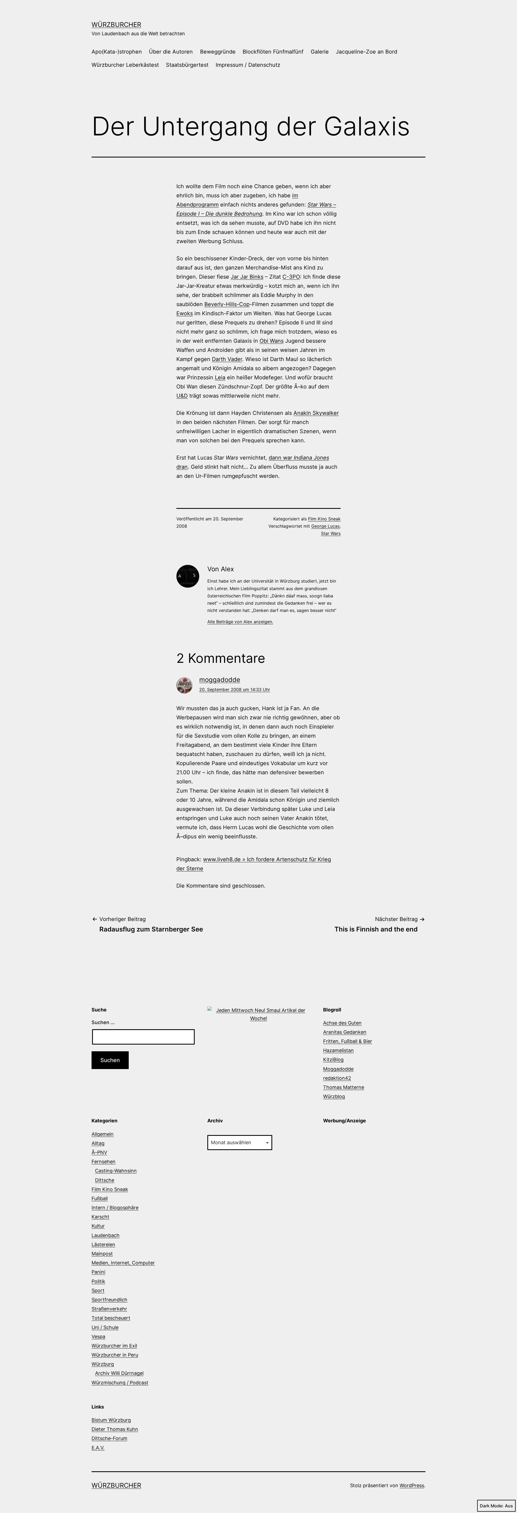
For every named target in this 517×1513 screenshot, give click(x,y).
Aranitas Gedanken (344, 1032)
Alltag (98, 1143)
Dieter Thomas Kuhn (115, 1429)
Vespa (98, 1336)
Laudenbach (106, 1235)
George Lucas (325, 526)
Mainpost (102, 1253)
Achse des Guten (342, 1023)
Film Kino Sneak (324, 518)
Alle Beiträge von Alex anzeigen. (240, 621)
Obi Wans (272, 341)
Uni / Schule (105, 1327)
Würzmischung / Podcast (120, 1382)
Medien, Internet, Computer (123, 1263)
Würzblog (334, 1096)
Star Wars (331, 533)
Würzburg (103, 1364)
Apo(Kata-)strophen (117, 51)
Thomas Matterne (343, 1087)
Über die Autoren (171, 51)
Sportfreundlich (109, 1299)
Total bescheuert (111, 1318)
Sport (98, 1290)
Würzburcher (116, 25)
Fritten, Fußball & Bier (347, 1041)
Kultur (98, 1226)
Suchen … (103, 1022)
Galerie (320, 51)
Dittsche (104, 1180)
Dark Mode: (492, 1505)
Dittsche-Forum (109, 1438)
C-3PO (291, 277)
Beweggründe (218, 51)
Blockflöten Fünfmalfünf (273, 51)
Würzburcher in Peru (115, 1355)
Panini (98, 1272)
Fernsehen (104, 1161)
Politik (98, 1281)
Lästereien (103, 1244)
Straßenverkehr (109, 1309)
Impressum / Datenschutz (248, 65)
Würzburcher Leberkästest (125, 65)
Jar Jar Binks (247, 277)
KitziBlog (333, 1059)
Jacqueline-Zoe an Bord (366, 51)
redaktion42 (337, 1078)
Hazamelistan (338, 1050)
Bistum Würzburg (111, 1420)
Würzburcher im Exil (114, 1346)
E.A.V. (98, 1448)
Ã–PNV (99, 1152)
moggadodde (219, 680)
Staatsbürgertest (187, 65)
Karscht (100, 1217)
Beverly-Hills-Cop (227, 304)
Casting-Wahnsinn (116, 1171)
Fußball (100, 1198)
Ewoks (184, 313)
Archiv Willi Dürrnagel (119, 1373)
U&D (182, 396)
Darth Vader (227, 359)
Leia (220, 377)
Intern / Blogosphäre (115, 1207)
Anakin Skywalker (316, 413)
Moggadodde (338, 1069)
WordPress (412, 1485)
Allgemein (103, 1134)
